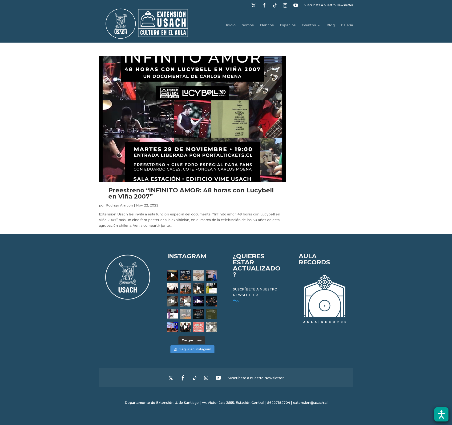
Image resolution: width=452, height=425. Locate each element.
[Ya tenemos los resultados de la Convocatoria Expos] (211, 314)
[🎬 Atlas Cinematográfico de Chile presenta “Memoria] (211, 288)
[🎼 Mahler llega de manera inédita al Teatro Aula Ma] (185, 301)
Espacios (288, 25)
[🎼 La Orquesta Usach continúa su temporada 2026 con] (198, 314)
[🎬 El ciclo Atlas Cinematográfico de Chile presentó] (172, 327)
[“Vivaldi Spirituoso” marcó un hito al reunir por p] (198, 301)
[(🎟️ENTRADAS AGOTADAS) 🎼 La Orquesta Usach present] (185, 314)
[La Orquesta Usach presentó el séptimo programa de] (198, 288)
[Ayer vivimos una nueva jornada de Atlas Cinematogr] (172, 275)
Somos (248, 25)
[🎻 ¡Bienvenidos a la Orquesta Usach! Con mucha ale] (185, 288)
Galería (347, 25)
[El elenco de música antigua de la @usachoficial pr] (198, 275)
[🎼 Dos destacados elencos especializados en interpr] (198, 327)
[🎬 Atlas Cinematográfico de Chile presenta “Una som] (172, 314)
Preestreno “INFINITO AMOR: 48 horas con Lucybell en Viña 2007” (191, 193)
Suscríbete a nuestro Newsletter (328, 5)
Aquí (236, 300)
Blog (331, 25)
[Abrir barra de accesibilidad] (441, 414)
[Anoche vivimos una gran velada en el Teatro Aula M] (211, 301)
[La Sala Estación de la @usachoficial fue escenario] (172, 288)
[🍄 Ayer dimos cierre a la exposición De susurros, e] (185, 327)
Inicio (231, 25)
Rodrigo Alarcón (119, 205)
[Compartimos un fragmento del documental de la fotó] (172, 301)
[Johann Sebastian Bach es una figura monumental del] (185, 275)
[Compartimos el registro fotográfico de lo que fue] (211, 275)
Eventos (309, 25)
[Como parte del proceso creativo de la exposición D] (211, 327)
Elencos (267, 25)
